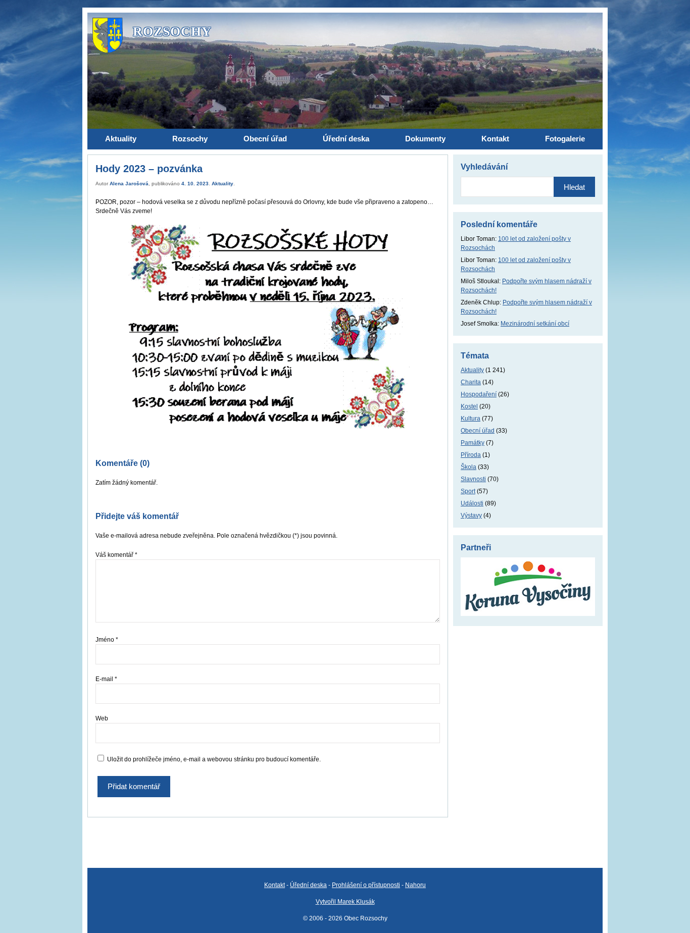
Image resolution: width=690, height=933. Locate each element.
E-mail (106, 679)
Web (101, 718)
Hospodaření (479, 394)
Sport (468, 491)
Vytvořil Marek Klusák (345, 901)
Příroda (471, 454)
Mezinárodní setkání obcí (535, 323)
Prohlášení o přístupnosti (366, 885)
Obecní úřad (478, 430)
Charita (471, 382)
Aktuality (222, 183)
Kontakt (274, 885)
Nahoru (415, 885)
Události (472, 503)
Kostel (469, 406)
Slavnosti (473, 479)
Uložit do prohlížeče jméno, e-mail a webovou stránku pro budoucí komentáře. (214, 759)
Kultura (470, 418)
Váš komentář (116, 554)
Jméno (106, 639)
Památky (472, 442)
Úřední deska (308, 885)
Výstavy (471, 515)
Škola (468, 467)
